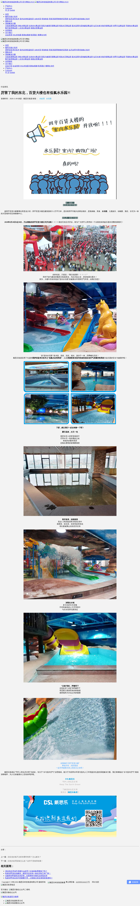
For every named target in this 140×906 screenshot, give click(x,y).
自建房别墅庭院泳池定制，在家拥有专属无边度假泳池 (26, 876)
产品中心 (8, 6)
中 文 (7, 10)
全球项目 (8, 30)
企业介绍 (8, 66)
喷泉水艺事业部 (65, 26)
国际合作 (8, 21)
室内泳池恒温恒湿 (27, 19)
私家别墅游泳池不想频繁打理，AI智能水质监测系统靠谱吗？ (29, 878)
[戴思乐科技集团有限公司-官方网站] (18, 2)
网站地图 (95, 882)
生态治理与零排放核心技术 (79, 50)
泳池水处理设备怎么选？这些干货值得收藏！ (25, 861)
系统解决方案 (10, 23)
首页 (7, 14)
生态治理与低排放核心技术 (79, 19)
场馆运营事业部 (37, 28)
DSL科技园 (17, 35)
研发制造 (45, 19)
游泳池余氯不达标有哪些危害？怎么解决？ (24, 857)
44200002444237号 (83, 882)
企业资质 (8, 35)
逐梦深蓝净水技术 (12, 19)
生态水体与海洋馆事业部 (103, 26)
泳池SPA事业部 (35, 26)
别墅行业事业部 (119, 26)
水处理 (42, 99)
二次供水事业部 (24, 28)
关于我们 (8, 33)
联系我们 (34, 35)
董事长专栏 (42, 35)
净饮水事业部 (23, 26)
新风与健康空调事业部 (50, 26)
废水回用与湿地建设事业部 (82, 26)
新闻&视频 (26, 35)
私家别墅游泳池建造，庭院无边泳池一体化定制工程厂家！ (28, 873)
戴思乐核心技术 (11, 16)
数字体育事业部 (11, 28)
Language (8, 8)
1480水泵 (37, 19)
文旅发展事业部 (11, 26)
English (12, 10)
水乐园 (48, 99)
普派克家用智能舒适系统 (58, 19)
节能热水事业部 (132, 26)
